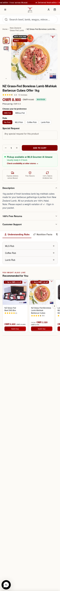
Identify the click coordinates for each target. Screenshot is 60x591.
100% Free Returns (12, 216)
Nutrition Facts (44, 234)
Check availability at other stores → (22, 163)
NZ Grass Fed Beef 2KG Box (10, 309)
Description (8, 187)
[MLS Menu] (5, 9)
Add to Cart (39, 147)
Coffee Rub (32, 122)
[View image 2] (6, 48)
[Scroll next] (54, 306)
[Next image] (6, 78)
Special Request (11, 128)
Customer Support (12, 224)
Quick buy (15, 328)
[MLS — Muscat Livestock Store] (30, 9)
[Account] (48, 9)
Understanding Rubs (19, 234)
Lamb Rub (45, 122)
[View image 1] (6, 40)
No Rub (7, 122)
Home (5, 29)
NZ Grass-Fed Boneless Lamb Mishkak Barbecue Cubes (41, 310)
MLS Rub (19, 122)
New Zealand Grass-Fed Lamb (17, 29)
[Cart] (55, 9)
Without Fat (20, 113)
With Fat (7, 113)
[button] (6, 584)
